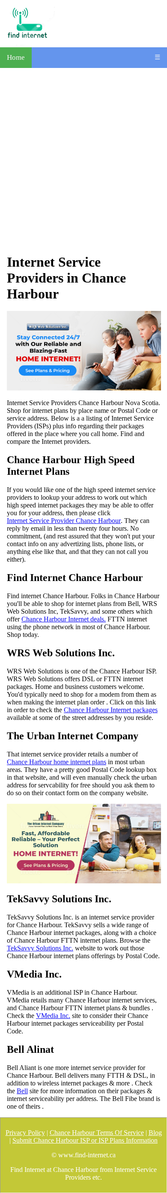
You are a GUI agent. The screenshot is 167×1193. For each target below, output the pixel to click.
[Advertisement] (83, 161)
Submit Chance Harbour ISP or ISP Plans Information (85, 1140)
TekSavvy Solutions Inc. (40, 948)
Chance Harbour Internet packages (111, 709)
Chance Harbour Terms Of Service (97, 1132)
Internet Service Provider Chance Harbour (64, 520)
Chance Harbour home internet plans (56, 762)
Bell (22, 1091)
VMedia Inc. (53, 1015)
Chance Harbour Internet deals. (63, 619)
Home (16, 57)
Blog (155, 1132)
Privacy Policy (25, 1132)
